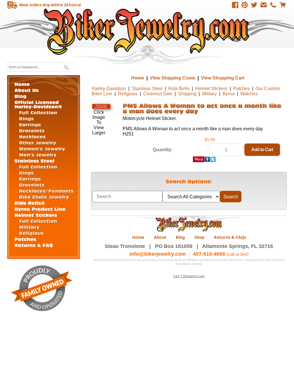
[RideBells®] (29, 202)
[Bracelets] (32, 130)
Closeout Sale (157, 93)
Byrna (229, 93)
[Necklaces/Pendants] (46, 190)
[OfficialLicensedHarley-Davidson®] (38, 104)
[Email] (263, 5)
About (160, 237)
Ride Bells (178, 88)
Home (147, 31)
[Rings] (26, 118)
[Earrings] (30, 124)
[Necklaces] (32, 136)
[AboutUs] (26, 89)
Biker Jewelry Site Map (189, 264)
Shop (199, 237)
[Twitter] (254, 5)
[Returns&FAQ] (33, 244)
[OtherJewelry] (37, 142)
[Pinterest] (244, 5)
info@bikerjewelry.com (157, 254)
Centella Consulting (273, 260)
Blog (180, 237)
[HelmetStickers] (35, 214)
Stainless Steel (147, 88)
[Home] (22, 83)
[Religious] (31, 232)
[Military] (29, 226)
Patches (241, 88)
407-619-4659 (209, 254)
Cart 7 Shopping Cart (189, 276)
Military (209, 93)
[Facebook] (235, 5)
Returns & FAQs (230, 237)
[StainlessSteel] (34, 160)
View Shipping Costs (172, 77)
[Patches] (25, 238)
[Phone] (273, 5)
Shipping (187, 93)
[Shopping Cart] (282, 5)
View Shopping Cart (222, 77)
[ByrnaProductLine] (39, 208)
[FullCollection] (38, 112)
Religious (128, 93)
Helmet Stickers (211, 88)
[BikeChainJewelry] (44, 196)
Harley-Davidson (109, 88)
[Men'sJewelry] (38, 154)
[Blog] (20, 95)
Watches (249, 93)
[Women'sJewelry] (42, 148)
